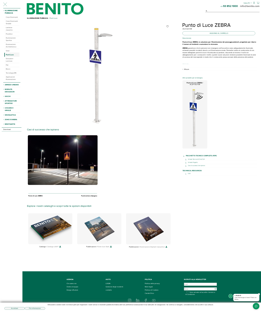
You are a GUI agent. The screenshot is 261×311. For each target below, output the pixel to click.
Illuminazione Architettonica (11, 45)
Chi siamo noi (72, 283)
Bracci (8, 69)
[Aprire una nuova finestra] (184, 156)
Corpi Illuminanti (12, 17)
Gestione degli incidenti (114, 287)
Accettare (14, 308)
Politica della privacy (152, 283)
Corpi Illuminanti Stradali (12, 22)
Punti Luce (10, 55)
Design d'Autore (72, 290)
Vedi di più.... (186, 64)
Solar (7, 51)
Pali (7, 65)
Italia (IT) (247, 3)
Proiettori (9, 34)
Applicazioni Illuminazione (11, 78)
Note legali (149, 287)
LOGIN (108, 283)
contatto (109, 290)
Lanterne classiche (9, 29)
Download (7, 129)
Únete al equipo (72, 287)
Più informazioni (35, 308)
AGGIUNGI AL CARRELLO (219, 33)
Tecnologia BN (11, 73)
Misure (186, 69)
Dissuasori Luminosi (9, 60)
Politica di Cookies (151, 290)
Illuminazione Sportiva (11, 39)
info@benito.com (249, 6)
